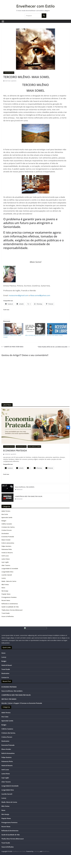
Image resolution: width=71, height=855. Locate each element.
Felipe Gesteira (6, 546)
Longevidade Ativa (8, 72)
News (3, 588)
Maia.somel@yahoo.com (40, 295)
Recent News (5, 600)
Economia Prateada (9, 446)
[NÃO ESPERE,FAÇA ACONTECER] (35, 329)
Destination (5, 533)
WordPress (46, 851)
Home (3, 653)
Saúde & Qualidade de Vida (10, 607)
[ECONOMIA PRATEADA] (35, 426)
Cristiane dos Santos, (8, 527)
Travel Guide (5, 613)
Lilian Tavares (5, 565)
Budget (3, 521)
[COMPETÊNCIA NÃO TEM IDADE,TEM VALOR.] (7, 497)
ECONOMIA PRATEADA (15, 450)
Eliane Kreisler (6, 540)
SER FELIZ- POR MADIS (8, 699)
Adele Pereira (5, 511)
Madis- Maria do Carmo (34, 446)
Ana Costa (4, 514)
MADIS (14, 81)
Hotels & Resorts (7, 552)
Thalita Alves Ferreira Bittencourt (12, 610)
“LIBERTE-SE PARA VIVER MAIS (13, 347)
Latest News (5, 559)
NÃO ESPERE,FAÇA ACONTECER (35, 335)
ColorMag (37, 851)
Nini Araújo (4, 591)
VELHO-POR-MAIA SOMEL (55, 335)
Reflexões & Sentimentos (9, 604)
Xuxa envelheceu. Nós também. (25, 487)
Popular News (5, 594)
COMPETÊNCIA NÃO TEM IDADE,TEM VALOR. (29, 496)
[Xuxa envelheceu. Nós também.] (7, 488)
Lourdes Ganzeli (6, 575)
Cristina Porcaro (6, 530)
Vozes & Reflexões (7, 616)
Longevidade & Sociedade (9, 568)
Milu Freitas (5, 584)
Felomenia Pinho (6, 549)
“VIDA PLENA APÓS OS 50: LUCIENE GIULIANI (52, 347)
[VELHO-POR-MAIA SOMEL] (57, 329)
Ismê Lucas (5, 556)
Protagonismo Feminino (9, 597)
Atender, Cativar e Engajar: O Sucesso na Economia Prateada (21, 703)
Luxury (3, 578)
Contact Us (5, 677)
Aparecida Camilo (6, 517)
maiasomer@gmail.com (18, 295)
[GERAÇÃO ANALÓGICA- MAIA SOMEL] (13, 329)
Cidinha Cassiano (6, 524)
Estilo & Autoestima (7, 543)
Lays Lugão (5, 562)
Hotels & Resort (6, 665)
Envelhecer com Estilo (35, 6)
